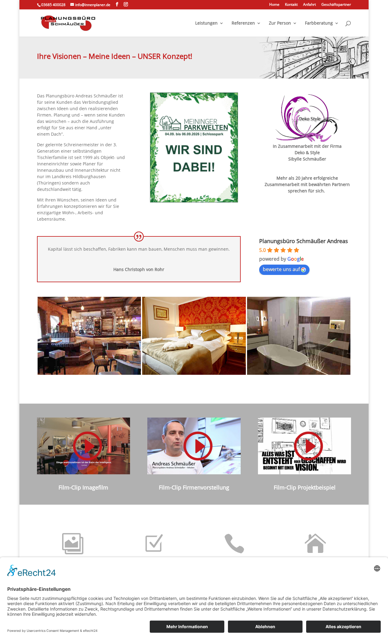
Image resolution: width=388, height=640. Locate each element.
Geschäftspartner (336, 5)
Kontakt (291, 5)
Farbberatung (319, 23)
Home (274, 5)
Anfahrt (309, 5)
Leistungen (206, 23)
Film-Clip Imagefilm (83, 487)
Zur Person (280, 23)
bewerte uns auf (281, 269)
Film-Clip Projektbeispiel (305, 487)
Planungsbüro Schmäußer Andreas (303, 241)
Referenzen (243, 23)
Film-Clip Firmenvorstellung (194, 487)
